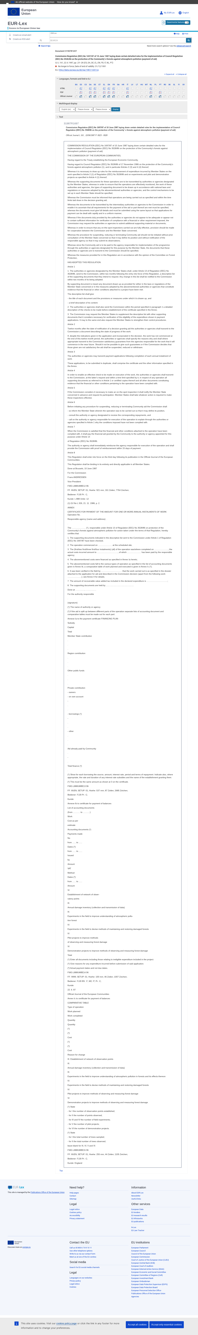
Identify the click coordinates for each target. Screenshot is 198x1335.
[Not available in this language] (76, 88)
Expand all (170, 74)
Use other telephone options (81, 1251)
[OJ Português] (160, 96)
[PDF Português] (160, 92)
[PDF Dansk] (90, 92)
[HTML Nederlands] (151, 88)
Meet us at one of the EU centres (83, 1257)
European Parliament (139, 1248)
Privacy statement (77, 1218)
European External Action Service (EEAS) (147, 1269)
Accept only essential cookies (166, 1324)
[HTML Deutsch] (95, 88)
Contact (73, 1196)
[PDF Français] (113, 92)
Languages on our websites (81, 1278)
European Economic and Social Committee (148, 1272)
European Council (138, 1251)
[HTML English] (109, 88)
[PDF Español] (81, 92)
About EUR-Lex (137, 1193)
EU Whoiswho (137, 1218)
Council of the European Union (143, 1254)
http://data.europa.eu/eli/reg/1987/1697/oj (79, 70)
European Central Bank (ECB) (143, 1263)
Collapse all (182, 74)
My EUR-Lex (169, 13)
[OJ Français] (113, 96)
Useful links (136, 1199)
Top (61, 1170)
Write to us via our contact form (82, 1254)
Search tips (45, 46)
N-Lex (133, 1227)
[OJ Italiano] (127, 96)
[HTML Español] (81, 88)
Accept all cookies (137, 1324)
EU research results (139, 1215)
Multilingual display (68, 103)
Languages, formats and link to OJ (74, 79)
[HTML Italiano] (127, 88)
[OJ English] (109, 96)
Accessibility (75, 1215)
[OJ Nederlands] (151, 96)
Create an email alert (22, 35)
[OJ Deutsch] (95, 96)
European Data (137, 1209)
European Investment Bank (142, 1278)
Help (177, 34)
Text (61, 117)
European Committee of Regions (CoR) (147, 1275)
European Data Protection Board (144, 1287)
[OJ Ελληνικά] (104, 96)
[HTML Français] (113, 88)
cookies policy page (66, 1323)
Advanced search (184, 46)
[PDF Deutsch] (95, 92)
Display (116, 109)
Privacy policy (75, 1281)
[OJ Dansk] (90, 96)
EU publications (137, 1221)
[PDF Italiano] (127, 92)
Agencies (135, 1296)
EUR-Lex (17, 23)
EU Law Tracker (137, 1230)
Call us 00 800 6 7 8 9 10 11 (81, 1248)
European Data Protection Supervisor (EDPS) (149, 1284)
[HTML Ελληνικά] (104, 88)
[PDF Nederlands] (151, 92)
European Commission (140, 1257)
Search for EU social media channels (85, 1267)
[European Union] (15, 1243)
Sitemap (73, 1199)
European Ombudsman (140, 1281)
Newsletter (135, 1196)
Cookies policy (75, 1212)
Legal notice (75, 1209)
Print (186, 34)
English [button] (186, 13)
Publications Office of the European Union (48, 1192)
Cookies (73, 1287)
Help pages (74, 1193)
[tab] (121, 79)
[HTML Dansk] (90, 88)
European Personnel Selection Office (146, 1290)
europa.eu (26, 1247)
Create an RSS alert (21, 39)
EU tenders (135, 1212)
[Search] (188, 40)
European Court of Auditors (142, 1266)
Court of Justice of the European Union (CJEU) (150, 1260)
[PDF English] (109, 92)
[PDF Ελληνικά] (104, 92)
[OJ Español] (81, 96)
